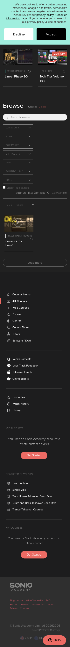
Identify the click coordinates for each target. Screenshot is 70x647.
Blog (12, 600)
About (20, 600)
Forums (25, 604)
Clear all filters (59, 193)
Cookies (24, 608)
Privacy (14, 608)
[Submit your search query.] (7, 116)
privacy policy (45, 14)
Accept (51, 34)
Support (14, 604)
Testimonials (38, 604)
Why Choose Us (34, 600)
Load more (35, 263)
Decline (19, 34)
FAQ (48, 600)
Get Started (34, 455)
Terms (50, 604)
